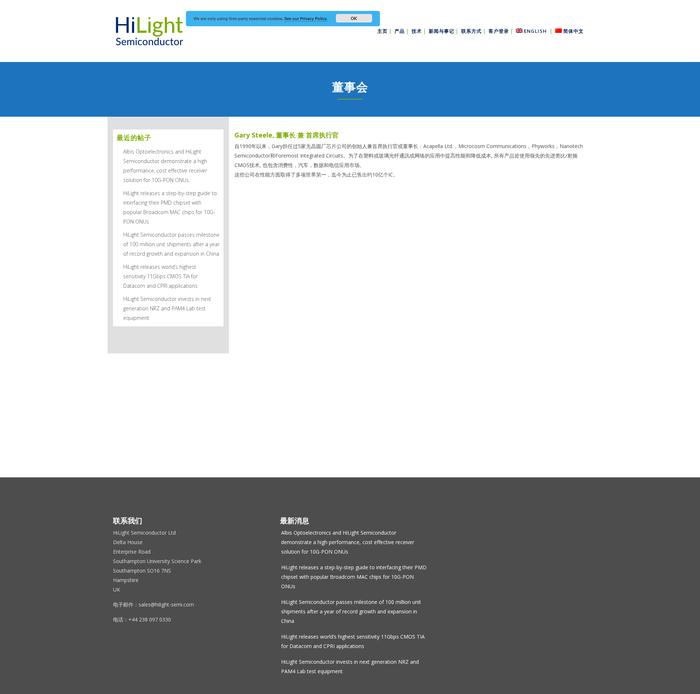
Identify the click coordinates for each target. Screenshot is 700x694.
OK (354, 18)
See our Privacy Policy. (305, 18)
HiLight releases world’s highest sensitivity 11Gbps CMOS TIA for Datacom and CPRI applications (160, 276)
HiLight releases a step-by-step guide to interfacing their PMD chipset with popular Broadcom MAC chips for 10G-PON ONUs (354, 577)
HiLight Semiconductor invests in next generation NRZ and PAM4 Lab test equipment (167, 308)
